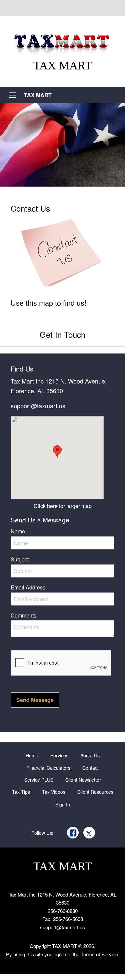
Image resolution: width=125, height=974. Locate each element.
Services (59, 755)
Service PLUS (38, 779)
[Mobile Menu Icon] (12, 95)
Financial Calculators (48, 767)
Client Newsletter (83, 779)
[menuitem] (32, 755)
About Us (90, 755)
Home (32, 755)
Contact (90, 767)
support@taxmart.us (38, 405)
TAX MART (38, 95)
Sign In (62, 804)
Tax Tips (21, 791)
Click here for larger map (63, 506)
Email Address (28, 587)
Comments (23, 615)
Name (18, 531)
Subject (20, 559)
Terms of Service (99, 954)
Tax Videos (53, 791)
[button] (35, 699)
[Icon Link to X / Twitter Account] (89, 832)
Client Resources (95, 791)
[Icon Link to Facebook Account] (73, 832)
